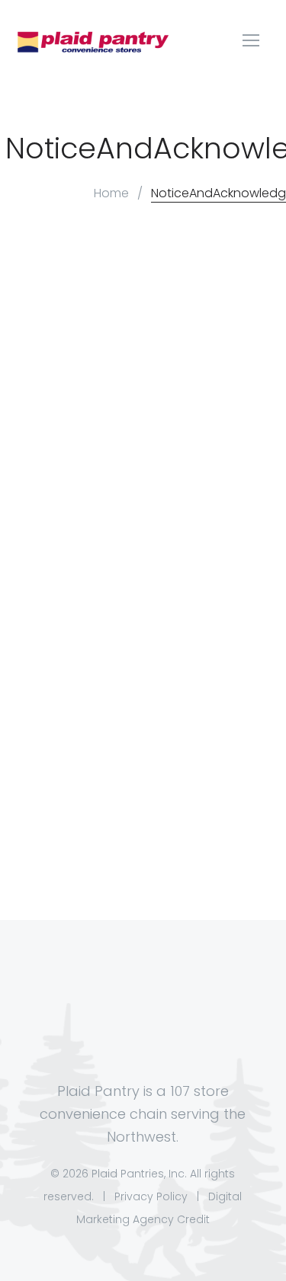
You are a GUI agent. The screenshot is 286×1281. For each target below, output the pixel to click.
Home (111, 193)
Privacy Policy (151, 1196)
